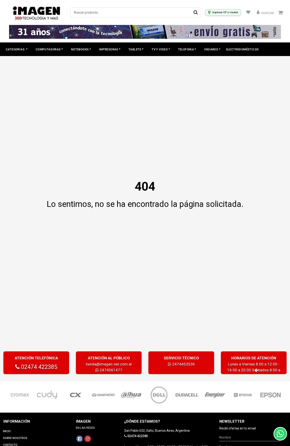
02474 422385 (38, 367)
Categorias (15, 49)
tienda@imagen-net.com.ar (109, 364)
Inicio (7, 431)
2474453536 (183, 364)
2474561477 (110, 370)
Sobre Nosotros (15, 438)
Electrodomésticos (242, 49)
